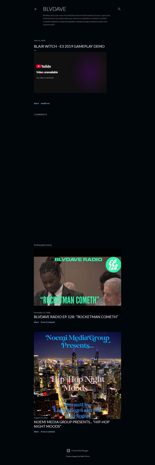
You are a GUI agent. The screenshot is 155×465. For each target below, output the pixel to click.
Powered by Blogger (80, 450)
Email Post (45, 103)
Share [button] (36, 103)
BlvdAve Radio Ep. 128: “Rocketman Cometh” (76, 316)
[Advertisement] (77, 215)
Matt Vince (85, 456)
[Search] (119, 8)
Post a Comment (48, 322)
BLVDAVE (54, 8)
